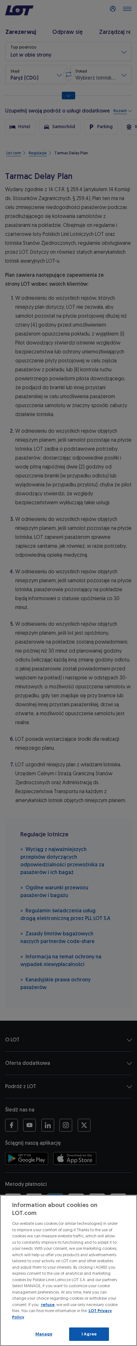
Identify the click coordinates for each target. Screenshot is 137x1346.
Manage (44, 1334)
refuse (47, 1304)
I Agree (89, 1334)
